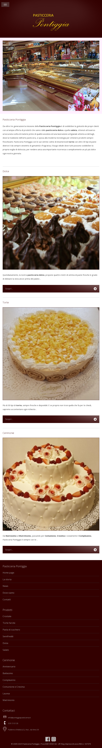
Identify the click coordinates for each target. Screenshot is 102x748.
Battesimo (8, 673)
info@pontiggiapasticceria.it (19, 717)
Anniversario (9, 666)
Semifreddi (8, 636)
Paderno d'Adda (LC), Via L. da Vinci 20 (23, 729)
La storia (7, 579)
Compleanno (9, 680)
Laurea (6, 693)
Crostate (7, 616)
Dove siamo (8, 592)
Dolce (5, 643)
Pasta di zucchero (11, 629)
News (5, 586)
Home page (8, 572)
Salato (6, 649)
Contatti (7, 599)
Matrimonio (8, 700)
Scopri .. (9, 288)
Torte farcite (9, 622)
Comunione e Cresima (14, 686)
